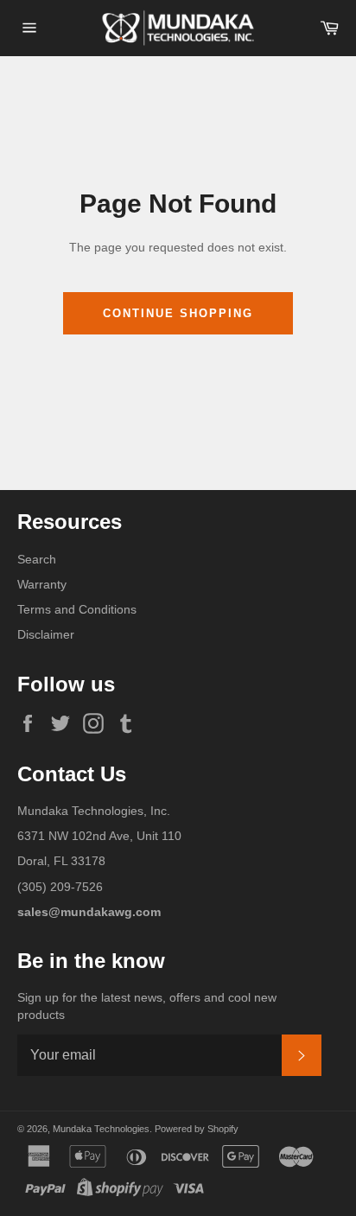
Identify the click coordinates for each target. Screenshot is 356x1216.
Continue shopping (177, 313)
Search (36, 559)
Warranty (42, 584)
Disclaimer (45, 634)
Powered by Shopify (196, 1129)
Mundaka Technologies (101, 1129)
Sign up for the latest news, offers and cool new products (147, 1005)
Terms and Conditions (77, 609)
